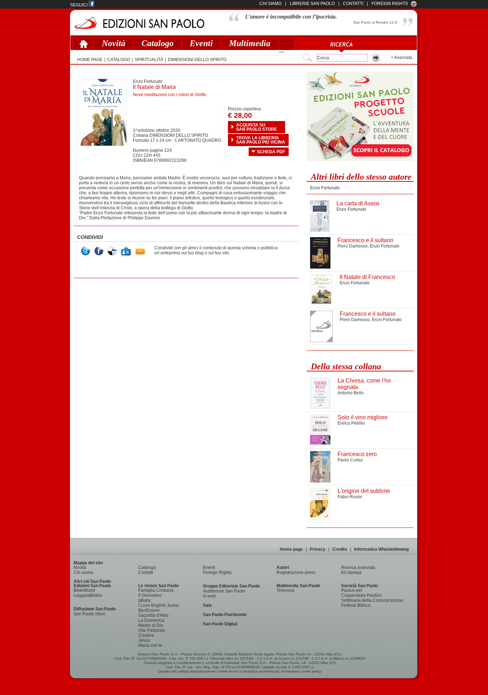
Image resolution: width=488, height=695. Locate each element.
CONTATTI (353, 3)
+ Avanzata (401, 57)
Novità (113, 43)
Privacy (317, 549)
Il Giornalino (150, 595)
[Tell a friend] (140, 251)
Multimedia (249, 43)
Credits (339, 549)
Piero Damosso (353, 246)
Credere (146, 635)
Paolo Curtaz (350, 460)
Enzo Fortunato (148, 81)
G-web (209, 596)
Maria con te (150, 645)
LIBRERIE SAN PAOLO (312, 3)
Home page (291, 549)
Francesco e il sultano (365, 240)
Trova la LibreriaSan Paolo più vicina (260, 140)
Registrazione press (296, 572)
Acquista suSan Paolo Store (256, 127)
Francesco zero (357, 454)
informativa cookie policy (301, 671)
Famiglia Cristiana (156, 590)
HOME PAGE (90, 59)
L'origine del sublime (364, 491)
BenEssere (149, 610)
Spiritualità (149, 59)
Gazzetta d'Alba (153, 615)
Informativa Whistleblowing (381, 549)
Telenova (285, 590)
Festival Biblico (355, 605)
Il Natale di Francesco (367, 277)
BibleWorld (84, 590)
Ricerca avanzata (358, 567)
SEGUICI (79, 5)
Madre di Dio (150, 625)
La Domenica (151, 620)
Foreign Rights (390, 3)
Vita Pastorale (151, 630)
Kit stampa (351, 572)
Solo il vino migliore (363, 417)
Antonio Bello (351, 392)
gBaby (144, 600)
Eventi (201, 43)
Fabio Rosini (350, 496)
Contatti (145, 572)
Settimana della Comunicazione (372, 600)
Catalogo (157, 43)
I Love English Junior (158, 605)
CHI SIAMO (270, 3)
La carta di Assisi (358, 203)
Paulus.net (351, 590)
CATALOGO (118, 59)
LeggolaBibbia (88, 595)
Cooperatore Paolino (361, 595)
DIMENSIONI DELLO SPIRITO (197, 59)
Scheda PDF (271, 151)
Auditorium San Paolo (224, 591)
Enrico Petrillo (351, 423)
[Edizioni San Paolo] (139, 23)
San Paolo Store (89, 613)
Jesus (144, 640)
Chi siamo (83, 572)
